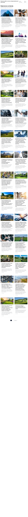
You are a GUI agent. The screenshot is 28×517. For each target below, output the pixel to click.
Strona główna (25, 2)
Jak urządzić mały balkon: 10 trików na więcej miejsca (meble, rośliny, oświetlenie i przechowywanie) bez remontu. (6, 80)
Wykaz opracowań (20, 2)
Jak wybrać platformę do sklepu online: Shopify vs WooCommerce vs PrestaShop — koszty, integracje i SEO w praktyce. (6, 61)
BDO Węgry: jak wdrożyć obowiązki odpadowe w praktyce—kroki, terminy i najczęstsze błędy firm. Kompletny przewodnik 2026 (6, 100)
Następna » (15, 320)
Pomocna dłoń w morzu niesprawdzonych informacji (9, 2)
